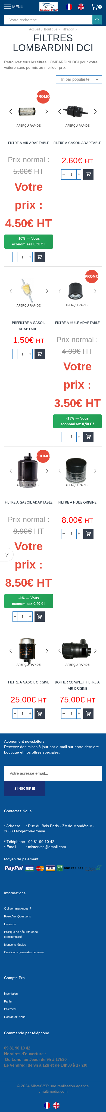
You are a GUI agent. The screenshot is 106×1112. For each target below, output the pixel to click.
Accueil (34, 29)
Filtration (67, 29)
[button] (40, 257)
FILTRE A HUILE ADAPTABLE (77, 323)
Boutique (50, 29)
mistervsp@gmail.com (47, 847)
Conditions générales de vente (24, 952)
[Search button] (97, 19)
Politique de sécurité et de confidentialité (21, 934)
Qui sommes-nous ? (17, 908)
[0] (101, 7)
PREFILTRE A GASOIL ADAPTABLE (28, 326)
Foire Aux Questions (17, 916)
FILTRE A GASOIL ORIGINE (28, 682)
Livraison (10, 924)
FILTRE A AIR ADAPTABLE (28, 143)
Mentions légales (15, 944)
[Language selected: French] (78, 7)
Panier (8, 1001)
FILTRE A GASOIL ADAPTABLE (77, 143)
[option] (82, 7)
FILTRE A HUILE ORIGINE (77, 502)
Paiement (10, 1009)
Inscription (11, 993)
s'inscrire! (24, 789)
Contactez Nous (15, 1017)
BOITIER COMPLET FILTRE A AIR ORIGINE (77, 685)
